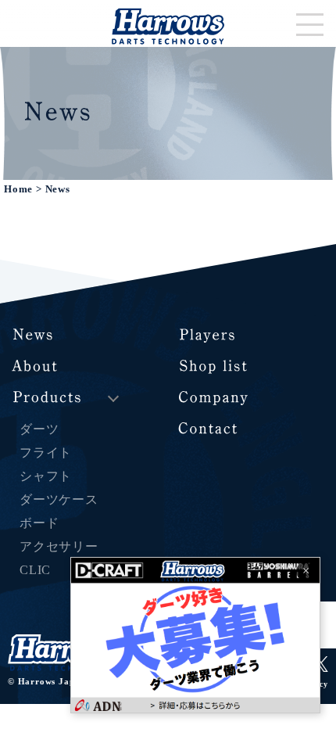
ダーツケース (59, 499)
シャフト (46, 476)
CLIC (35, 569)
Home (18, 189)
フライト (46, 452)
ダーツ (39, 429)
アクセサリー (59, 546)
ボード (39, 523)
